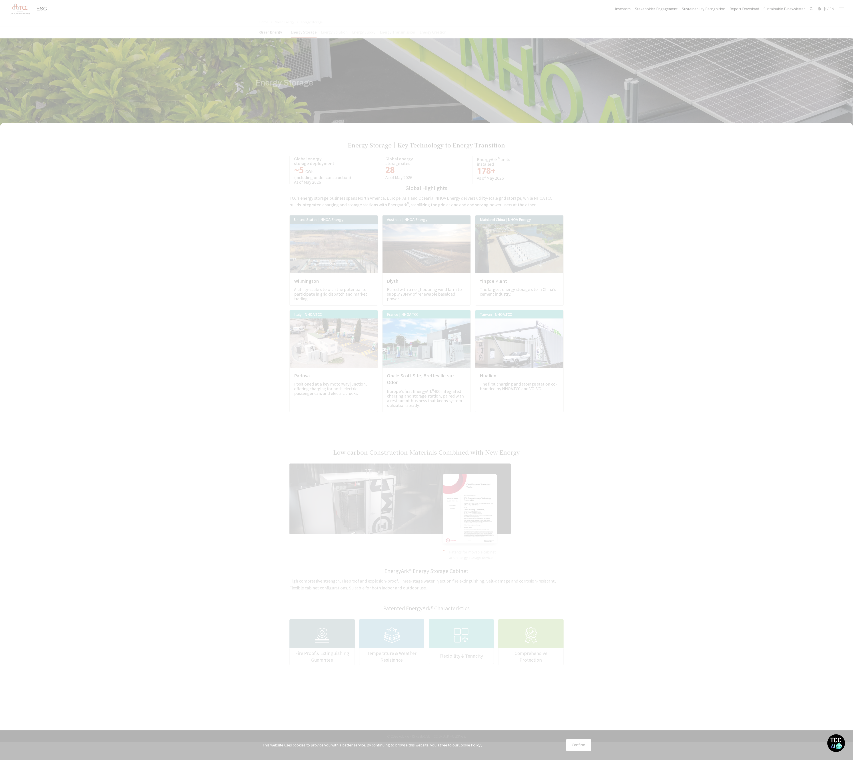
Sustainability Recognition (703, 9)
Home (263, 22)
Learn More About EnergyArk (421, 697)
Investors (623, 9)
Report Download (744, 9)
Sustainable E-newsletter (784, 9)
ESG (41, 9)
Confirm (578, 744)
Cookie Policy (469, 745)
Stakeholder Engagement (656, 9)
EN (831, 9)
